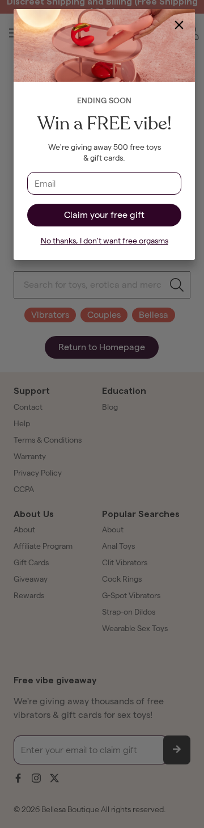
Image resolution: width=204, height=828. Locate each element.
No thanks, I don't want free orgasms (104, 241)
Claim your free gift (104, 215)
